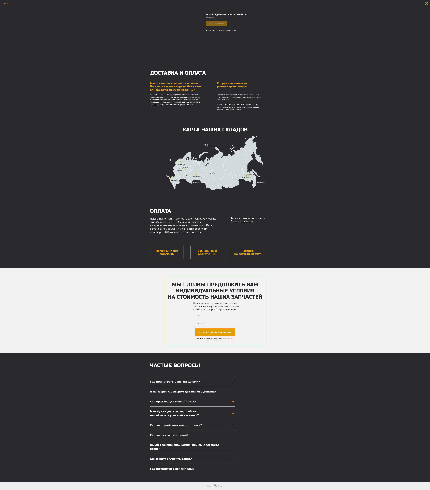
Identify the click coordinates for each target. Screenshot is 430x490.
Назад (7, 3)
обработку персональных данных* (220, 340)
